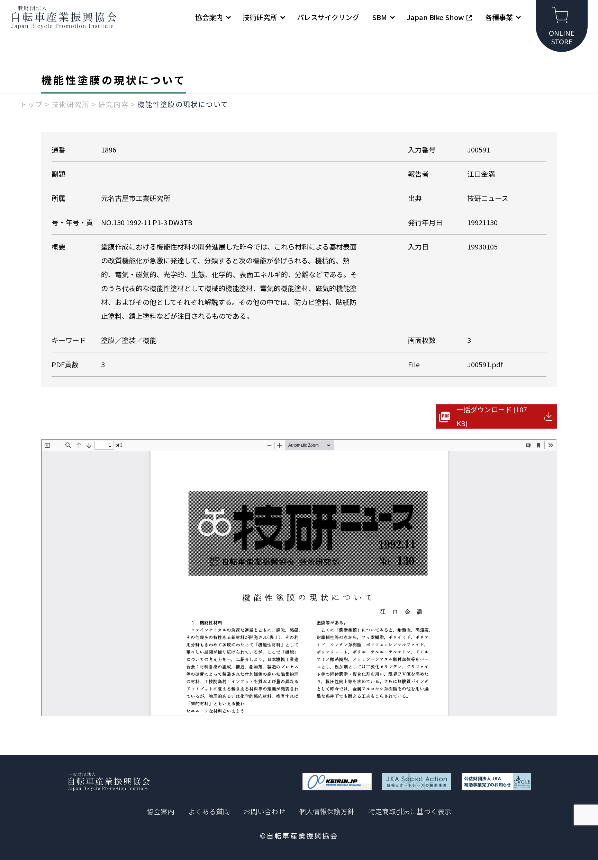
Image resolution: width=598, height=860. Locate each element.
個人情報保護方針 (326, 811)
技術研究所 (71, 104)
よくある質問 (209, 811)
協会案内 (160, 811)
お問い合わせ (264, 811)
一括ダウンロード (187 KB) (491, 416)
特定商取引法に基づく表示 (409, 811)
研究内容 (113, 104)
